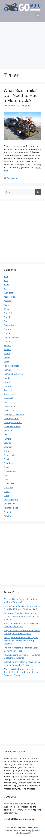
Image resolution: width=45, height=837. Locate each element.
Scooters (8, 447)
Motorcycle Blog (11, 418)
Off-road (8, 431)
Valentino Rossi (11, 508)
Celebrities (9, 325)
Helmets (8, 370)
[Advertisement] (22, 44)
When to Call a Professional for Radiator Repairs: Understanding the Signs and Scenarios (21, 672)
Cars (6, 321)
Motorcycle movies (13, 422)
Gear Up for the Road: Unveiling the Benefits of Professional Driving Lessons (21, 640)
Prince (7, 435)
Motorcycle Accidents (14, 414)
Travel (6, 491)
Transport (8, 487)
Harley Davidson (11, 366)
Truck (6, 495)
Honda (7, 378)
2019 (6, 280)
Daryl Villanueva (11, 337)
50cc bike (8, 293)
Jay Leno (8, 390)
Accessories (12, 178)
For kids (7, 349)
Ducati (7, 341)
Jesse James (10, 394)
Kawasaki (8, 398)
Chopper (8, 329)
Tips (6, 475)
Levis (6, 402)
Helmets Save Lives (13, 374)
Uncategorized (11, 500)
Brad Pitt (8, 313)
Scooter (7, 443)
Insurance (8, 386)
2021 (6, 289)
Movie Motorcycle (12, 426)
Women (7, 512)
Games (7, 358)
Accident (8, 301)
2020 (6, 284)
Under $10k (9, 504)
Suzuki (7, 467)
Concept (8, 333)
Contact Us (26, 833)
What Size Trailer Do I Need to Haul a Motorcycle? (21, 95)
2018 (6, 276)
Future (7, 353)
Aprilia (7, 305)
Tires (6, 479)
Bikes (6, 309)
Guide (6, 362)
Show (6, 451)
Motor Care (9, 410)
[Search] (38, 192)
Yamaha (7, 516)
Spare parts (9, 455)
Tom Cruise (9, 483)
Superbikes (9, 463)
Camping (8, 317)
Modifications (10, 406)
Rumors (7, 439)
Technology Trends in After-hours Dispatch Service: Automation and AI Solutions (21, 616)
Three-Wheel (10, 471)
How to (7, 382)
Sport (6, 459)
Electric (7, 345)
